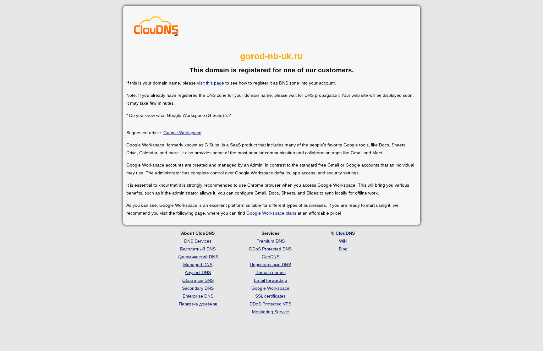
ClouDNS (345, 233)
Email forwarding (270, 280)
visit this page (210, 82)
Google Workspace (182, 132)
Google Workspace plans (271, 213)
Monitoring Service (270, 311)
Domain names (270, 272)
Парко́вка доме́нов (198, 303)
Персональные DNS (270, 264)
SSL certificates (270, 296)
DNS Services (197, 241)
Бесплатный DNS (198, 248)
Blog (343, 248)
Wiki (343, 241)
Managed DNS (197, 264)
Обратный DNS (198, 280)
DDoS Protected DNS (270, 248)
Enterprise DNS (198, 296)
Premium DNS (270, 241)
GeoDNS (270, 256)
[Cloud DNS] (156, 27)
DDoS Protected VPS (270, 303)
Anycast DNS (198, 272)
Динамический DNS (198, 256)
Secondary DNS (198, 288)
